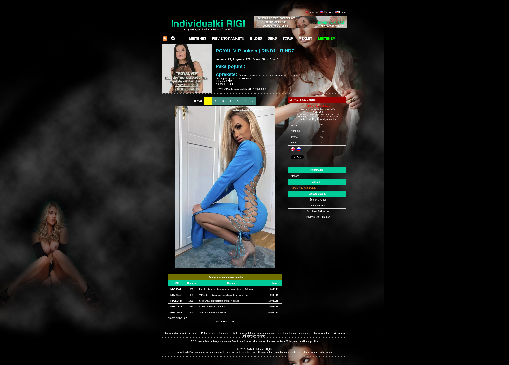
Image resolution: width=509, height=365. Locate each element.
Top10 (288, 38)
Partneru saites (275, 341)
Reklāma (236, 341)
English (343, 12)
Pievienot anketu (228, 38)
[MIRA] (225, 267)
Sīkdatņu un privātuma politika (301, 341)
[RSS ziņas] (165, 40)
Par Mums (259, 341)
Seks (272, 38)
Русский (328, 12)
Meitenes (197, 38)
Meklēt (305, 38)
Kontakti (247, 341)
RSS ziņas (196, 341)
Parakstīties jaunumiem (217, 341)
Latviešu (313, 12)
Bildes (256, 38)
